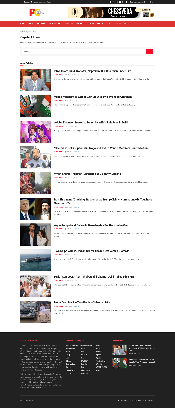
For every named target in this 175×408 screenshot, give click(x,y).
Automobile (81, 24)
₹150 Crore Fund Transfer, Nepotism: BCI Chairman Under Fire (92, 71)
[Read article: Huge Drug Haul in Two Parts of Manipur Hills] (35, 312)
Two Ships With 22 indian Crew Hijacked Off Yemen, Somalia (91, 251)
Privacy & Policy (140, 400)
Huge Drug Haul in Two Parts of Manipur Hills (82, 302)
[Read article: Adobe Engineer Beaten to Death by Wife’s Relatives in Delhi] (35, 132)
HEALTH (84, 355)
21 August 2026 (71, 229)
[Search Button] (154, 24)
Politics (31, 24)
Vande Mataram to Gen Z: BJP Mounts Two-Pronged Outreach (93, 96)
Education (70, 373)
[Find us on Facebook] (110, 2)
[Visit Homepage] (37, 12)
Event (119, 24)
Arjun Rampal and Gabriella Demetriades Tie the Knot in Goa (91, 225)
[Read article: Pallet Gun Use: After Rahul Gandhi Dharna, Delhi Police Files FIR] (35, 286)
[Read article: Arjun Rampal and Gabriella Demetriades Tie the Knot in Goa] (35, 234)
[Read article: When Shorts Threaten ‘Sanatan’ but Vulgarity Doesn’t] (35, 183)
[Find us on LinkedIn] (123, 2)
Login (153, 2)
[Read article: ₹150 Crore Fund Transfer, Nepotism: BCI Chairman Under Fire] (35, 80)
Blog (68, 355)
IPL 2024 (84, 361)
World (127, 24)
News (22, 24)
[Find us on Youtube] (120, 2)
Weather (99, 364)
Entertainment (96, 24)
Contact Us (151, 400)
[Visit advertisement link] (111, 12)
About (117, 400)
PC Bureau (60, 75)
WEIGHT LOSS (101, 367)
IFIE (82, 358)
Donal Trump (71, 370)
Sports (109, 24)
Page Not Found (30, 32)
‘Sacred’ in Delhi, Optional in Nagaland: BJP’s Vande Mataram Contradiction (101, 148)
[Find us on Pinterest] (126, 2)
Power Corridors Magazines (29, 2)
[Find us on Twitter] (113, 2)
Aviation (69, 352)
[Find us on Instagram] (117, 2)
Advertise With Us (127, 400)
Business (41, 24)
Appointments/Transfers (61, 24)
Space (98, 355)
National (84, 373)
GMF (83, 352)
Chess (68, 361)
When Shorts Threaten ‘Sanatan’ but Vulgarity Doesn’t (87, 173)
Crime (68, 367)
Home (22, 32)
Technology (101, 361)
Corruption (70, 364)
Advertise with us (45, 2)
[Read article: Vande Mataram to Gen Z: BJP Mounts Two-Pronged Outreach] (35, 106)
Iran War (84, 364)
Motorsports (86, 370)
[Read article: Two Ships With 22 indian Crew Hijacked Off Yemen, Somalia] (35, 260)
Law (82, 367)
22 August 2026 (71, 75)
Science (99, 352)
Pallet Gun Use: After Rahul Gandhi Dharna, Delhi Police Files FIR (94, 276)
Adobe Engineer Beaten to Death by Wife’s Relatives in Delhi (91, 122)
